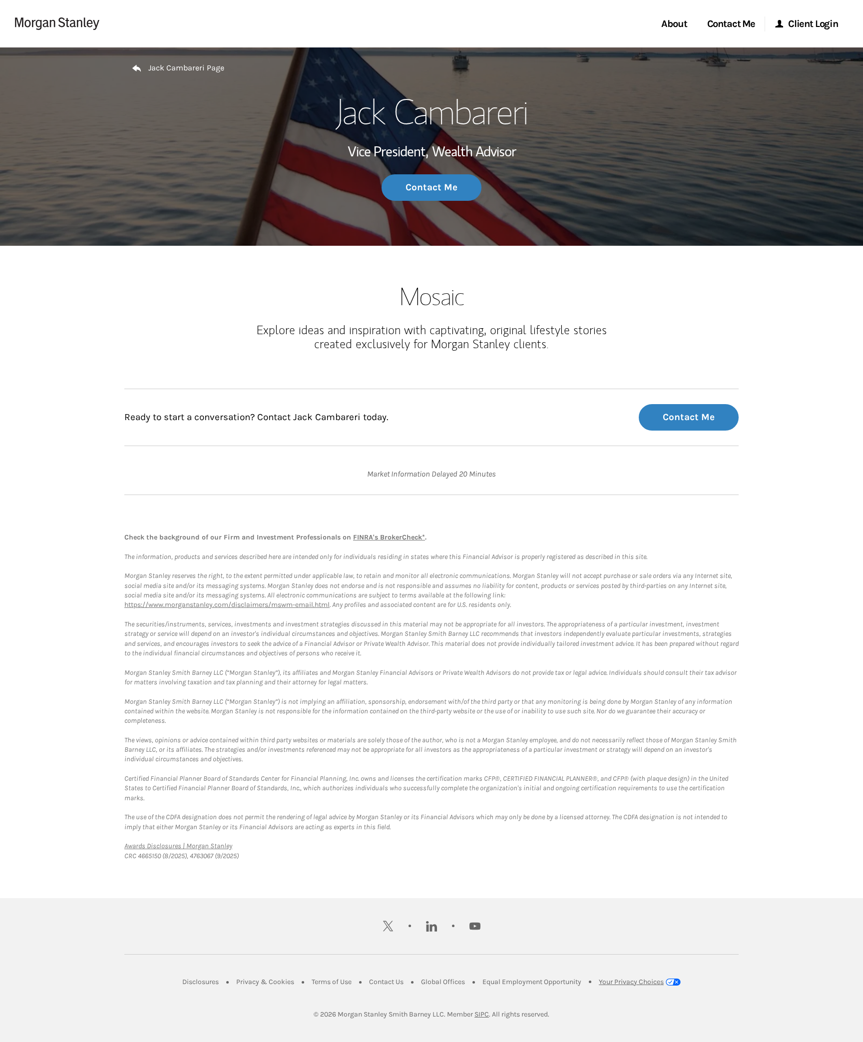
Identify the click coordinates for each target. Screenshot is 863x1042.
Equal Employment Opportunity (531, 982)
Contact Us (386, 982)
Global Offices (443, 982)
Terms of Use (332, 982)
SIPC (481, 1014)
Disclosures (200, 982)
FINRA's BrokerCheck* (389, 537)
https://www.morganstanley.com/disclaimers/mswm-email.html (227, 604)
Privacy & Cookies (265, 982)
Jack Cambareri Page (186, 67)
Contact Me (431, 187)
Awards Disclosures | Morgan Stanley (178, 846)
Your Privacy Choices (631, 982)
